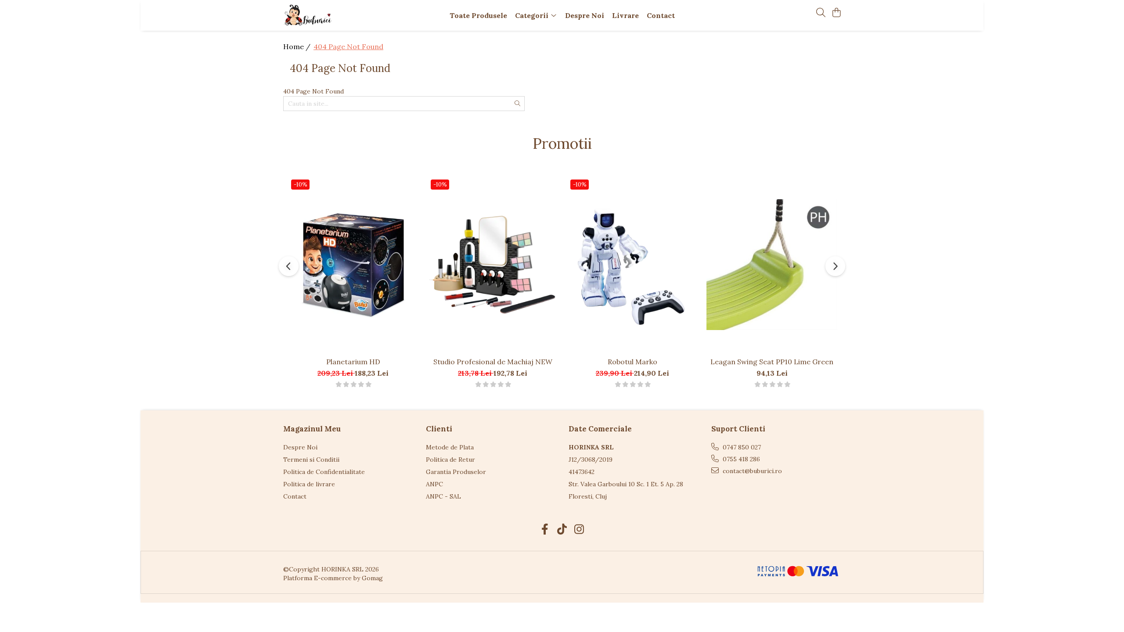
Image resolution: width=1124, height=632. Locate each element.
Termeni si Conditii (311, 459)
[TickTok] (562, 530)
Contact (294, 496)
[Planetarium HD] (353, 264)
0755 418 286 (740, 459)
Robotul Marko (632, 361)
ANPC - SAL (443, 496)
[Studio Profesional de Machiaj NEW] (492, 264)
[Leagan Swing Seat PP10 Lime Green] (771, 264)
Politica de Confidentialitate (324, 472)
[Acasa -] (333, 15)
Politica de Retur (450, 459)
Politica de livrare (309, 484)
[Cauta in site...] (820, 13)
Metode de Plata (450, 447)
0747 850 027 (741, 447)
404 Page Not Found (348, 46)
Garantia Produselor (456, 472)
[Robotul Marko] (632, 264)
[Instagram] (579, 530)
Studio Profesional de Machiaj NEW (492, 361)
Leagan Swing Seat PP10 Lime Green (771, 361)
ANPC (434, 484)
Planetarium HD (353, 361)
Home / (297, 46)
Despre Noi (300, 447)
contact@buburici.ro (751, 471)
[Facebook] (545, 530)
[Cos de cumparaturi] (836, 13)
